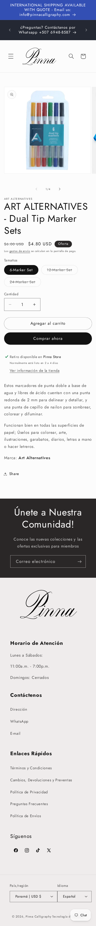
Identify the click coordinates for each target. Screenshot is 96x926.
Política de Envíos (25, 816)
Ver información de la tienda (35, 370)
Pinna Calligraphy (38, 916)
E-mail (15, 733)
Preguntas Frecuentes (29, 804)
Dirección (18, 709)
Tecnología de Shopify (68, 916)
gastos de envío (19, 251)
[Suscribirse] (80, 561)
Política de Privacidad (29, 792)
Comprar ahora (48, 338)
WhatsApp (19, 721)
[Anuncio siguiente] (86, 30)
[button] (11, 56)
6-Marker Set (21, 270)
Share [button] (14, 474)
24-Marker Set (25, 283)
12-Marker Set (62, 271)
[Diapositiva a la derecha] (59, 189)
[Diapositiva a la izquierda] (36, 189)
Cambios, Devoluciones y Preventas (41, 780)
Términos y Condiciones (31, 768)
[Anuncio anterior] (9, 30)
